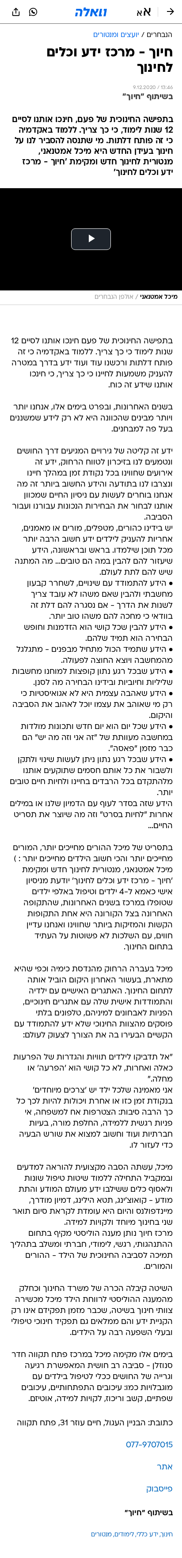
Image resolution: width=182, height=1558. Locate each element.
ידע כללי (147, 1535)
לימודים (124, 1535)
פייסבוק (159, 1489)
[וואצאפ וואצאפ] (33, 11)
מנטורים (101, 1535)
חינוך (167, 1535)
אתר (165, 1467)
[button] (144, 12)
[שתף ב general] (16, 12)
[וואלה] (91, 11)
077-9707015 (149, 1445)
